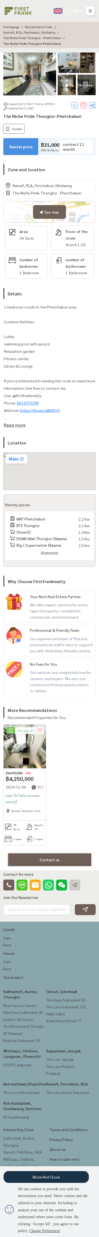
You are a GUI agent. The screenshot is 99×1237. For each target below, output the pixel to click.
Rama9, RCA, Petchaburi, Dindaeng (29, 32)
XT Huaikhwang (16, 1116)
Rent (7, 944)
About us (58, 1149)
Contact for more (18, 874)
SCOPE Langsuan (17, 1064)
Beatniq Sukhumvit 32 (21, 1040)
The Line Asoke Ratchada (67, 1092)
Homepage (11, 27)
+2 (74, 885)
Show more (49, 552)
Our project (13, 977)
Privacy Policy (61, 1139)
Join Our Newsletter (20, 897)
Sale (7, 937)
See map (51, 211)
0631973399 (28, 402)
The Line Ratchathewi (21, 1092)
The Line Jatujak (60, 1059)
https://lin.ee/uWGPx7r (40, 410)
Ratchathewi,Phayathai (24, 1083)
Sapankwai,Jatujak (63, 1050)
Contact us (49, 859)
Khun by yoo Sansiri (20, 1005)
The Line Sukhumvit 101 (66, 1006)
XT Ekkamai (12, 1033)
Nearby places (17, 504)
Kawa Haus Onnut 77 (63, 1020)
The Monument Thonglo (23, 1026)
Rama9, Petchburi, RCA (67, 1083)
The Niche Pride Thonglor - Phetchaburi (32, 38)
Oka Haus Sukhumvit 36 (23, 1012)
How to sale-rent (64, 1159)
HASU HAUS (55, 1013)
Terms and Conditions (69, 1129)
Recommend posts (38, 27)
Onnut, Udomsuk (61, 991)
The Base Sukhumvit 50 (66, 999)
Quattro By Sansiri (18, 1019)
